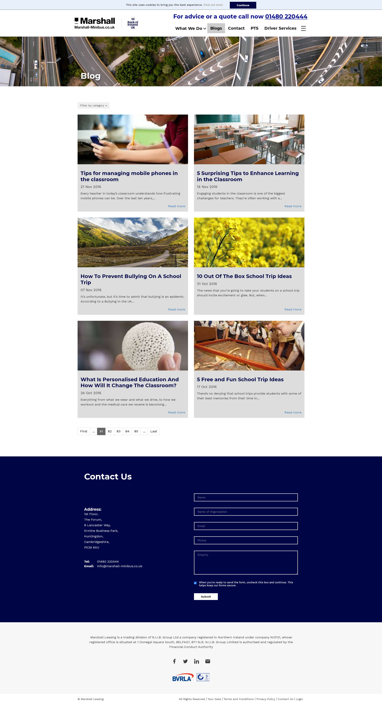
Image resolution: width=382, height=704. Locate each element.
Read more (176, 206)
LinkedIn (196, 661)
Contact (236, 28)
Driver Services (280, 28)
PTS (254, 28)
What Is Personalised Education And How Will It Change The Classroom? (130, 382)
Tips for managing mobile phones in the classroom (129, 176)
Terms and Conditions (239, 699)
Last (153, 431)
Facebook (174, 661)
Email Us (207, 661)
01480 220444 (286, 16)
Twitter (185, 661)
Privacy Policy (265, 699)
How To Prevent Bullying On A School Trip (131, 279)
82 (110, 431)
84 (127, 431)
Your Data (214, 699)
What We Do (188, 28)
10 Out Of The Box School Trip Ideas (244, 276)
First (83, 431)
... (93, 431)
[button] (303, 28)
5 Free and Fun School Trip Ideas (240, 379)
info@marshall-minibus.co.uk (119, 566)
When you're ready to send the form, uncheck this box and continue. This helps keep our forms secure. (246, 584)
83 (118, 431)
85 (136, 431)
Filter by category (92, 105)
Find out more (213, 4)
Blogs (216, 28)
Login (299, 699)
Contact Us (285, 699)
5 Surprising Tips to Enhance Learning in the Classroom (248, 176)
